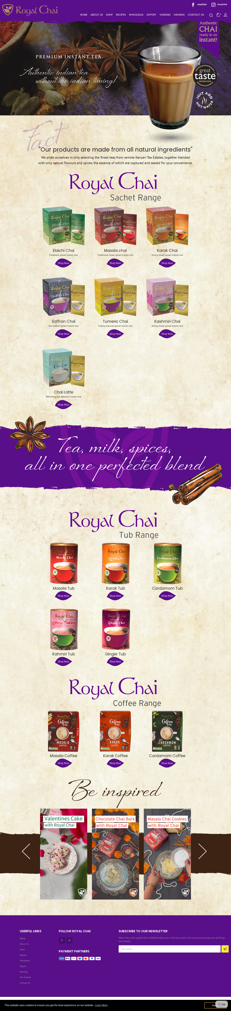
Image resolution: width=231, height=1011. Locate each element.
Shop (22, 949)
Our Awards (25, 977)
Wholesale (25, 960)
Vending (24, 971)
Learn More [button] (101, 1005)
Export (23, 966)
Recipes (23, 955)
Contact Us (25, 982)
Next (195, 845)
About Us (24, 943)
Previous (35, 845)
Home (22, 938)
